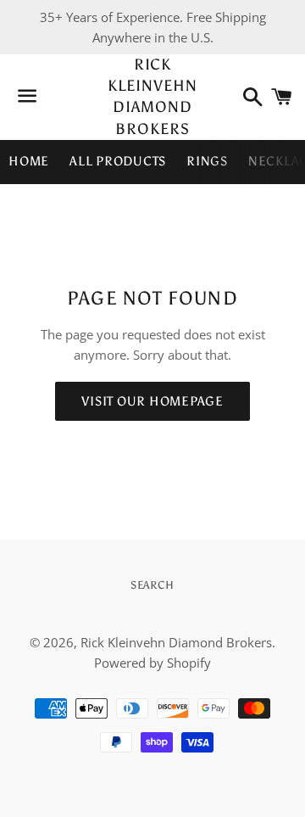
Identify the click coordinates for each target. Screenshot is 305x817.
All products (117, 161)
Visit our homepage (152, 401)
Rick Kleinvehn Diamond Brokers (152, 96)
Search (152, 585)
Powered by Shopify (152, 662)
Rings (207, 161)
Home (28, 161)
